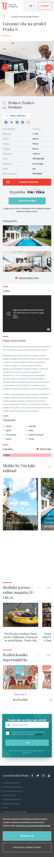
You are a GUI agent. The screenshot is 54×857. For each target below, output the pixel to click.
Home (5, 15)
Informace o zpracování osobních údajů (33, 826)
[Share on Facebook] (6, 122)
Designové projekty (11, 803)
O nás (5, 808)
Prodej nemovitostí (11, 783)
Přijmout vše (27, 836)
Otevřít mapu (45, 449)
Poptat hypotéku (27, 201)
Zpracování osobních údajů (14, 812)
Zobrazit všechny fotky (29, 278)
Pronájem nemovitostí (12, 787)
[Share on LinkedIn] (17, 122)
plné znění (39, 734)
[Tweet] (11, 122)
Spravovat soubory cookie (27, 847)
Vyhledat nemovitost (12, 799)
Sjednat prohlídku (28, 182)
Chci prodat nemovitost (13, 791)
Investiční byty (9, 795)
